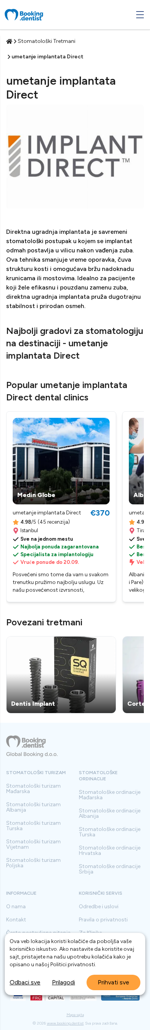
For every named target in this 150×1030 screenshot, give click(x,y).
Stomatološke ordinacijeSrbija (109, 869)
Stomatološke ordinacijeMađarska (109, 795)
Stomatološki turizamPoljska (33, 863)
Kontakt (16, 920)
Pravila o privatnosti (103, 920)
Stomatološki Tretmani (46, 41)
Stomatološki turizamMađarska (33, 788)
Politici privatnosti (72, 964)
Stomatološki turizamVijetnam (33, 844)
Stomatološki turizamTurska (33, 826)
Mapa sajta (75, 1015)
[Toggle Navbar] (140, 14)
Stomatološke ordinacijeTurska (109, 832)
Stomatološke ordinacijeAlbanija (109, 813)
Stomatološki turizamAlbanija (33, 807)
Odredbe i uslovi (98, 906)
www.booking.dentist (65, 1023)
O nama (16, 906)
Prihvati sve (113, 982)
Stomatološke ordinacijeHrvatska (109, 850)
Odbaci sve (25, 982)
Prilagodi (63, 982)
